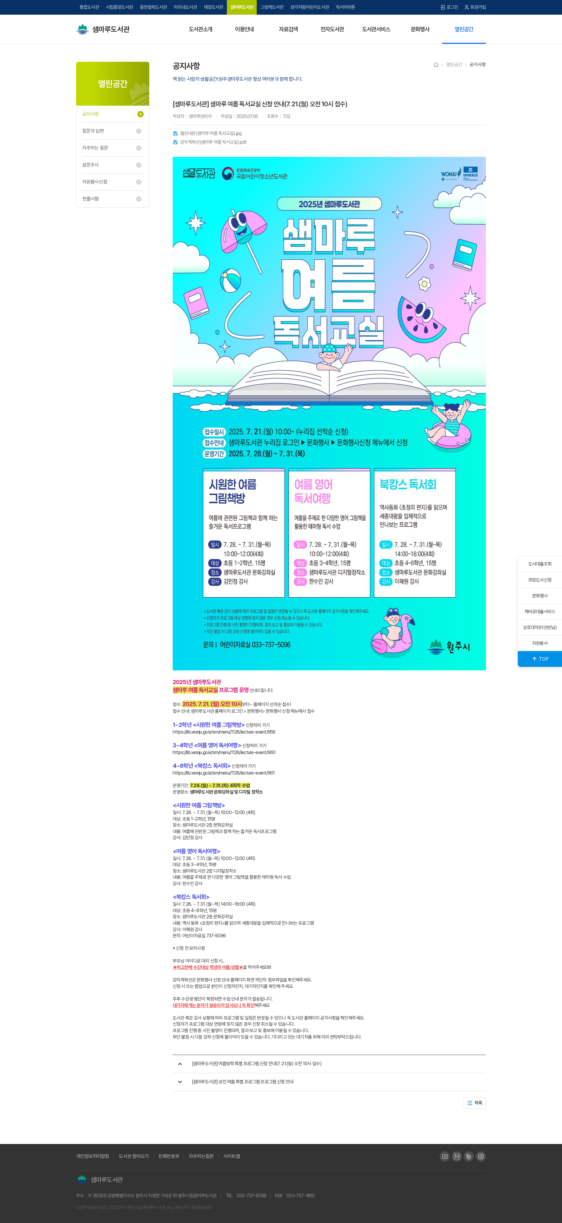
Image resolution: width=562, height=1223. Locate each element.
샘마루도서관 (110, 29)
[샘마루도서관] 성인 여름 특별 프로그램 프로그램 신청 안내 (242, 1082)
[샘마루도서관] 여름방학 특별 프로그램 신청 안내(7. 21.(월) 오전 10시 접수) (256, 1063)
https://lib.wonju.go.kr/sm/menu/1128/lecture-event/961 (224, 773)
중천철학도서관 (153, 7)
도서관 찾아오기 (134, 1156)
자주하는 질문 (95, 148)
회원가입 (478, 7)
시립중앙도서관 (119, 7)
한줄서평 (90, 199)
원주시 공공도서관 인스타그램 (481, 1156)
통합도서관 (89, 7)
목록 (478, 1103)
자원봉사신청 (94, 182)
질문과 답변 (93, 131)
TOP (544, 659)
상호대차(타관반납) (540, 627)
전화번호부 (168, 1156)
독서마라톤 (345, 7)
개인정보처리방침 (92, 1156)
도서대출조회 (539, 564)
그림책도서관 (271, 7)
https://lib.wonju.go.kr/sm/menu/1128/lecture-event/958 (224, 732)
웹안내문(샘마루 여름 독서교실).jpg (210, 133)
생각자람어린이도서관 (309, 7)
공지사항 (90, 114)
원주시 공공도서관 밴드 (469, 1156)
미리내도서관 (185, 7)
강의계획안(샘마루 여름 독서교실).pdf (213, 142)
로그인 (452, 7)
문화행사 (540, 596)
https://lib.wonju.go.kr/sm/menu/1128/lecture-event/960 (224, 752)
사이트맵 (231, 1156)
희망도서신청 (539, 580)
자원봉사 (540, 643)
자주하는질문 (201, 1156)
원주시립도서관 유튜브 (445, 1156)
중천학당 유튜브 (457, 1156)
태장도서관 (213, 7)
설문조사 (90, 165)
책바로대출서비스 (540, 611)
